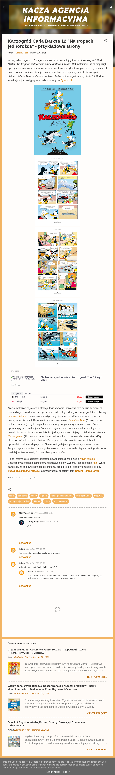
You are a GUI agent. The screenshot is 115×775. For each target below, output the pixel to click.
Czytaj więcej (97, 677)
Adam (22, 549)
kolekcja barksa (83, 496)
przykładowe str (61, 501)
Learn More (53, 772)
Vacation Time (77, 420)
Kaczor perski (15, 436)
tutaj (95, 462)
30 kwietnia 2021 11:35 (49, 521)
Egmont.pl (66, 80)
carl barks (22, 496)
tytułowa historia (17, 416)
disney (34, 496)
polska (47, 501)
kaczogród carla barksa (62, 496)
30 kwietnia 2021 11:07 (43, 513)
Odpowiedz (25, 543)
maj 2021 (98, 496)
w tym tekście (87, 459)
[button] (105, 41)
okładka (36, 501)
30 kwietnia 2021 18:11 (43, 572)
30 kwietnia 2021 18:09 (35, 563)
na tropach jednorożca (19, 501)
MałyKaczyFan (26, 513)
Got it (66, 772)
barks (11, 496)
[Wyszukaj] (111, 7)
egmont (43, 496)
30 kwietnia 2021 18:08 (35, 549)
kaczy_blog (33, 521)
